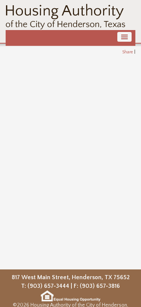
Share (127, 52)
